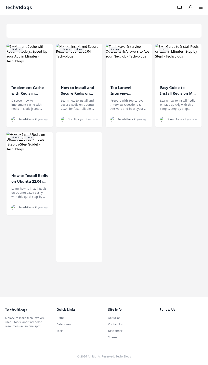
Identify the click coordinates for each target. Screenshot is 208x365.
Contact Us (115, 324)
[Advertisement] (79, 197)
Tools (59, 331)
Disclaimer (115, 331)
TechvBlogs (18, 7)
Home (60, 318)
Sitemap (113, 337)
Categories (63, 324)
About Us (114, 318)
